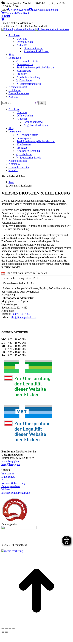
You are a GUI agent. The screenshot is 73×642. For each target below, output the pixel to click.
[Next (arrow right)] (6, 632)
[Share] (6, 628)
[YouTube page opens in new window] (8, 16)
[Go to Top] (36, 624)
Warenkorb (10, 13)
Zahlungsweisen (10, 486)
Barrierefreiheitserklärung (15, 492)
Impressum (7, 473)
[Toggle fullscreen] (10, 628)
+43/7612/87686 (20, 9)
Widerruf (6, 489)
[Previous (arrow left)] (2, 632)
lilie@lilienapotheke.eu (45, 9)
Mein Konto (23, 13)
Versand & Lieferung (13, 483)
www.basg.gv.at (10, 461)
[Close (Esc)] (2, 628)
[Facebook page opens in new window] (2, 16)
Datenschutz (8, 476)
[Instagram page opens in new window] (5, 16)
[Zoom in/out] (13, 628)
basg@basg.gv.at (10, 464)
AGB (4, 479)
